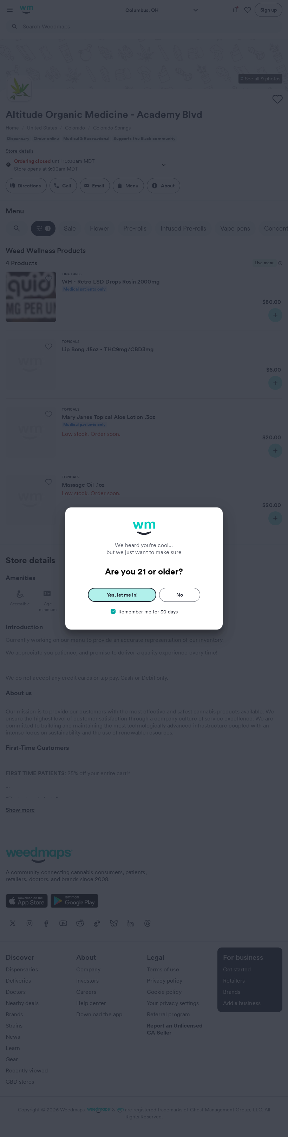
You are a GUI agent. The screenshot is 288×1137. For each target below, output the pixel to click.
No (179, 595)
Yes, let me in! (122, 595)
